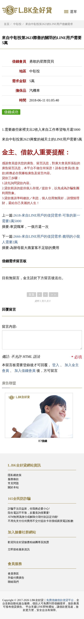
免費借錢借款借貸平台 (60, 600)
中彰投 (17, 24)
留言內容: (9, 327)
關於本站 (13, 487)
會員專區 (13, 573)
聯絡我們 (13, 581)
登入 (55, 365)
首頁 (6, 24)
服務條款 (13, 479)
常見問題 (13, 483)
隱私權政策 (14, 475)
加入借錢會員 (25, 371)
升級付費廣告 (16, 577)
